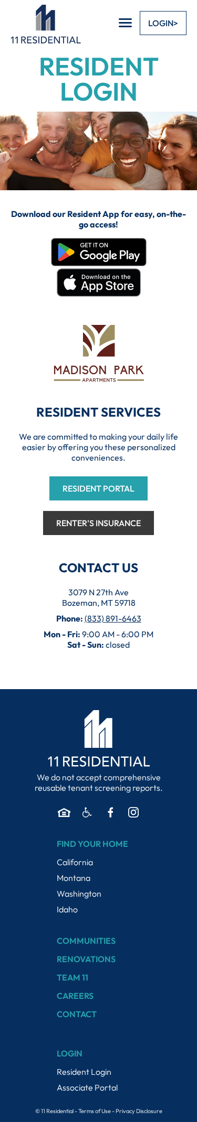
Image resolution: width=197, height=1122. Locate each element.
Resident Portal (98, 488)
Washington (79, 893)
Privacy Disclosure (139, 1111)
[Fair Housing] (64, 812)
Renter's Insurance (98, 523)
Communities (86, 940)
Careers (75, 995)
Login (160, 23)
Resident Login (84, 1071)
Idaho (67, 909)
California (75, 862)
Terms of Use (94, 1111)
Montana (73, 878)
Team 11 (72, 977)
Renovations (86, 959)
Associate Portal (87, 1087)
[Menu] (125, 22)
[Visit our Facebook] (110, 812)
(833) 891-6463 (113, 618)
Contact (77, 1014)
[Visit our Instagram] (133, 812)
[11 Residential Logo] (46, 23)
